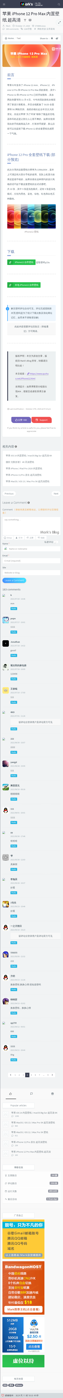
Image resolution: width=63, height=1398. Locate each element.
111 (12, 808)
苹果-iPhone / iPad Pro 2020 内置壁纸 (24, 468)
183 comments (12, 29)
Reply (13, 608)
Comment (30, 511)
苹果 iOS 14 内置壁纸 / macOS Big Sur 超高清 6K (29, 455)
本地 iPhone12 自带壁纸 (26, 285)
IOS (5, 1385)
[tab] (10, 1093)
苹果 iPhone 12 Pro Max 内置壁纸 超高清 (31, 1151)
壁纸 (11, 1385)
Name (6, 543)
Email (5, 555)
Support (43, 419)
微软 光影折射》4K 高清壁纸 (20, 462)
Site (4, 567)
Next (56, 493)
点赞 (22, 419)
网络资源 (41, 29)
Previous (9, 493)
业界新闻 (50, 29)
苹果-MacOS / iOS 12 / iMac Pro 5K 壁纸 (29, 1132)
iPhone (19, 1385)
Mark (8, 26)
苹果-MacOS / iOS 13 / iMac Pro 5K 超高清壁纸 (27, 481)
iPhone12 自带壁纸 (24, 262)
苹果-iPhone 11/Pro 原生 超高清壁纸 (24, 474)
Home (11, 38)
